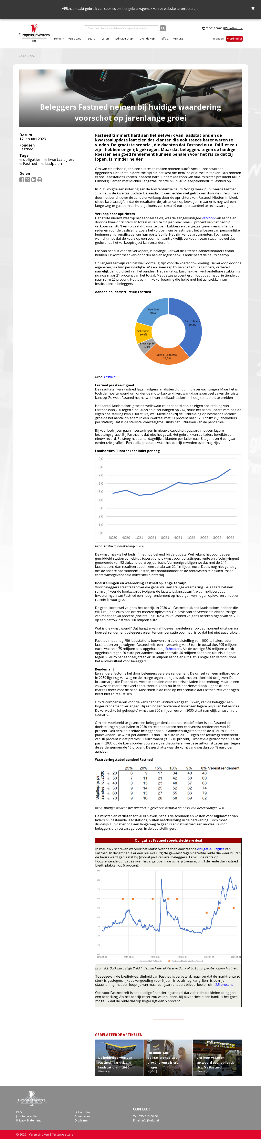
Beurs (91, 38)
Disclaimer (82, 1120)
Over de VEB (147, 38)
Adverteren (82, 1116)
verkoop (208, 218)
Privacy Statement (28, 1120)
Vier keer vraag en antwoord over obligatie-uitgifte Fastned (216, 1062)
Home (58, 38)
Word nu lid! (234, 38)
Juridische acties (27, 1116)
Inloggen (218, 38)
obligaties (32, 159)
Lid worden (82, 1112)
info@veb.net (235, 28)
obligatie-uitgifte (210, 849)
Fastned (26, 149)
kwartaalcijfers (61, 159)
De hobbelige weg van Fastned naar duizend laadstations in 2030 (115, 1062)
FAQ (19, 1112)
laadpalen (53, 163)
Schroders (173, 648)
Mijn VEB (178, 38)
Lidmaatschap (124, 38)
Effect (164, 38)
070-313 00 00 (214, 28)
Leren (105, 38)
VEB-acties (74, 38)
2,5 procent (224, 984)
